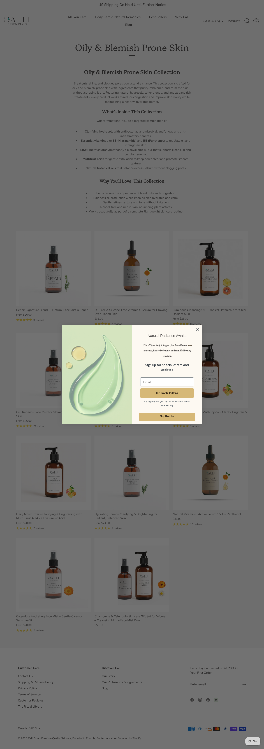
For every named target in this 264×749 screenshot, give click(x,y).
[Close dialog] (197, 330)
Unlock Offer (167, 393)
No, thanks (167, 416)
